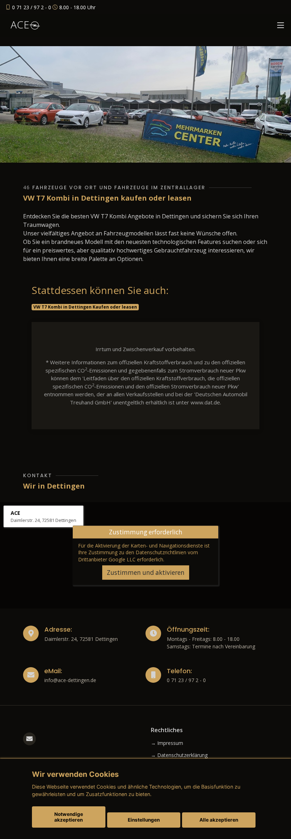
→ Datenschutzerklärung (179, 755)
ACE (20, 24)
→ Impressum (167, 743)
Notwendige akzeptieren (68, 817)
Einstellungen (144, 820)
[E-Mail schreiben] (29, 738)
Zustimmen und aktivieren (146, 572)
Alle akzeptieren (218, 820)
